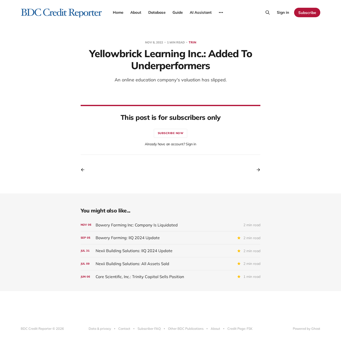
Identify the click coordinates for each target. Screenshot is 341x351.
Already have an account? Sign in (170, 144)
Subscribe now (170, 133)
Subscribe (307, 12)
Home (118, 12)
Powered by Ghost (306, 329)
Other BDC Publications (185, 329)
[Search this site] (267, 12)
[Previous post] (84, 170)
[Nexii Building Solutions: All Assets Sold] (170, 263)
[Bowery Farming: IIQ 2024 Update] (170, 237)
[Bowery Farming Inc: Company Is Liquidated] (170, 225)
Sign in (283, 12)
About (135, 12)
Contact (124, 329)
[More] (221, 12)
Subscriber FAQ (149, 329)
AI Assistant (201, 12)
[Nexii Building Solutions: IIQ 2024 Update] (170, 250)
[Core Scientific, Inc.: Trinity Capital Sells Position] (170, 276)
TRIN (192, 42)
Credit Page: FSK (239, 329)
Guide (177, 12)
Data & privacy (100, 329)
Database (157, 12)
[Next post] (256, 170)
